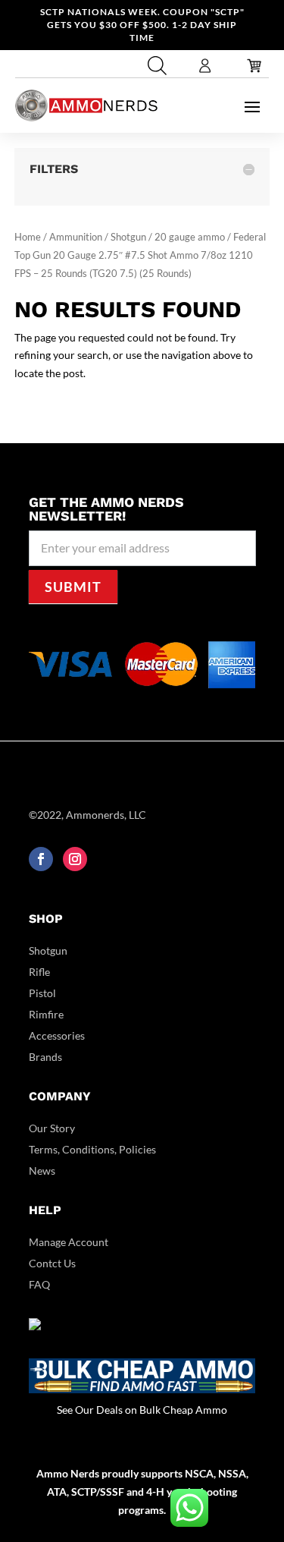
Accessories (57, 1035)
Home (27, 237)
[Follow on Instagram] (75, 859)
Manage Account (68, 1241)
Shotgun (128, 237)
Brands (45, 1056)
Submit (73, 586)
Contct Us (52, 1263)
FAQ (39, 1284)
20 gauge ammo (189, 237)
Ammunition (75, 237)
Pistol (42, 993)
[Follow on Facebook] (41, 859)
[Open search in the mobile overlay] (155, 65)
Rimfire (46, 1014)
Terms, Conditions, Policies (92, 1149)
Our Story (52, 1128)
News (42, 1170)
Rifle (39, 971)
